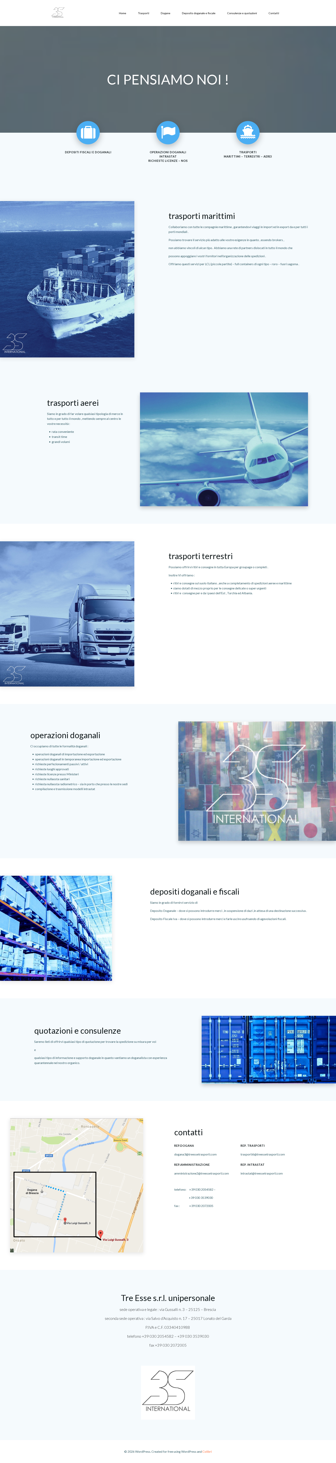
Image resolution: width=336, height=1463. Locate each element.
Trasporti (143, 13)
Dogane (165, 13)
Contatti (274, 13)
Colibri (207, 1451)
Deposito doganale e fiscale (198, 13)
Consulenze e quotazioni (242, 13)
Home (122, 13)
